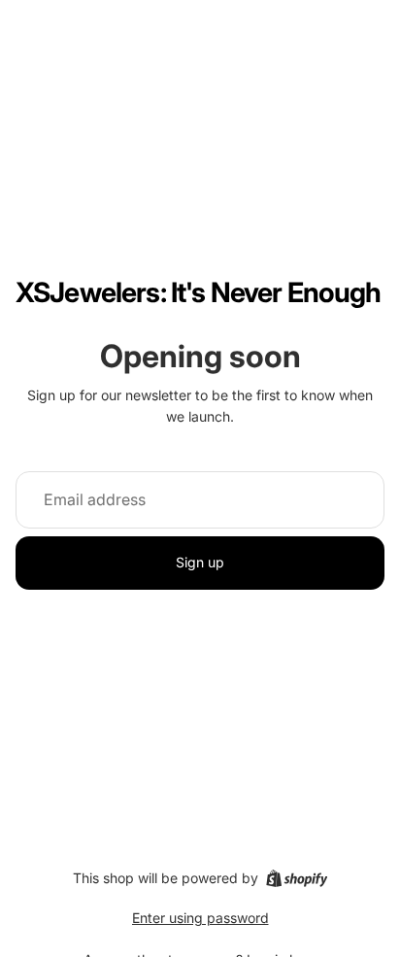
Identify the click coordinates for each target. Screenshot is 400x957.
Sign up (200, 562)
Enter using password (200, 917)
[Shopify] (296, 878)
